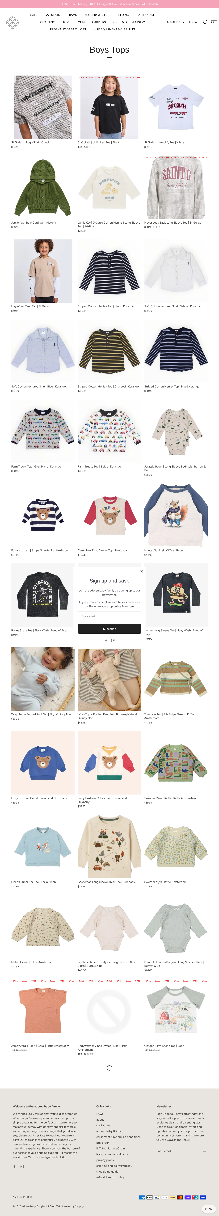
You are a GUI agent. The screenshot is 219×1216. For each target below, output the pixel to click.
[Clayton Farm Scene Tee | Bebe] (176, 1010)
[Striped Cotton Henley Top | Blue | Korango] (176, 351)
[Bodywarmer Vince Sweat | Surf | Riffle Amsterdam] (109, 1010)
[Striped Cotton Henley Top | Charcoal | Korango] (109, 351)
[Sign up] (204, 1151)
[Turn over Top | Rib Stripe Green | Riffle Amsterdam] (176, 679)
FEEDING (123, 15)
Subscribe (109, 629)
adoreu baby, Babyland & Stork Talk (41, 1206)
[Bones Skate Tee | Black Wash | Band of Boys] (43, 595)
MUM (81, 22)
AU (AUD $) (174, 22)
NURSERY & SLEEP (96, 15)
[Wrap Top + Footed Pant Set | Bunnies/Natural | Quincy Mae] (109, 679)
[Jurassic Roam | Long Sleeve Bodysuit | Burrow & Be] (176, 431)
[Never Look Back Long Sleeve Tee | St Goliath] (176, 187)
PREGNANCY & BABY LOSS (68, 29)
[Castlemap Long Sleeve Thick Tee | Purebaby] (109, 846)
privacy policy (105, 1160)
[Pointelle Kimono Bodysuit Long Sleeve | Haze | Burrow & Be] (176, 926)
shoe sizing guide (107, 1171)
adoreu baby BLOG (108, 1131)
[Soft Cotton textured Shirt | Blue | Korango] (43, 351)
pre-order (102, 1142)
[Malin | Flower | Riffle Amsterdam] (43, 926)
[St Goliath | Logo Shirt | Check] (43, 107)
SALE (33, 15)
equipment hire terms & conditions (118, 1137)
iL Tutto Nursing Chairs (110, 1148)
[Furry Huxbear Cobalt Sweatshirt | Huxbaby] (43, 763)
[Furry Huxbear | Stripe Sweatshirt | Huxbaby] (43, 515)
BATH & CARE (146, 15)
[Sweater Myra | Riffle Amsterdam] (176, 846)
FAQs (99, 1114)
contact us (103, 1125)
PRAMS (72, 15)
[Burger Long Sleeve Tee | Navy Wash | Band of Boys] (176, 595)
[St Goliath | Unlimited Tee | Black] (109, 107)
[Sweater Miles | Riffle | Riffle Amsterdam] (176, 763)
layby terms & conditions (112, 1154)
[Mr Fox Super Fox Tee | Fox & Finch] (43, 846)
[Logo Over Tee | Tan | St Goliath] (43, 271)
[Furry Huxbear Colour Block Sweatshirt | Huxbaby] (109, 763)
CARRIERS (99, 22)
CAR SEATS (52, 15)
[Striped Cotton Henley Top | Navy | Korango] (109, 271)
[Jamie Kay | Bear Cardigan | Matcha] (43, 187)
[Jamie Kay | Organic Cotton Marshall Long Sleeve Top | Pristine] (109, 187)
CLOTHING (47, 22)
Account (194, 22)
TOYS (66, 22)
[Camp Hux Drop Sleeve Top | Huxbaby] (109, 515)
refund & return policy (110, 1177)
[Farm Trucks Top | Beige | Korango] (109, 431)
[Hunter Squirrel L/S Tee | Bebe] (176, 515)
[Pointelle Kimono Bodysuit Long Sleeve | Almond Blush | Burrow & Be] (109, 926)
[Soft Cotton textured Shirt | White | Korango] (176, 271)
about (100, 1119)
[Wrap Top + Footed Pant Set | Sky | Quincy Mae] (43, 679)
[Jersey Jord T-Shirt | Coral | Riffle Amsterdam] (43, 1010)
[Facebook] (106, 640)
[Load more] (109, 1067)
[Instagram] (112, 640)
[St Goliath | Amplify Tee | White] (176, 107)
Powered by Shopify (72, 1206)
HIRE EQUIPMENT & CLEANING (114, 29)
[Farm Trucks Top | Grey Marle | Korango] (43, 431)
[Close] (141, 571)
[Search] (205, 22)
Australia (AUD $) (22, 1197)
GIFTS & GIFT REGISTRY (129, 22)
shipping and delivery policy (114, 1166)
